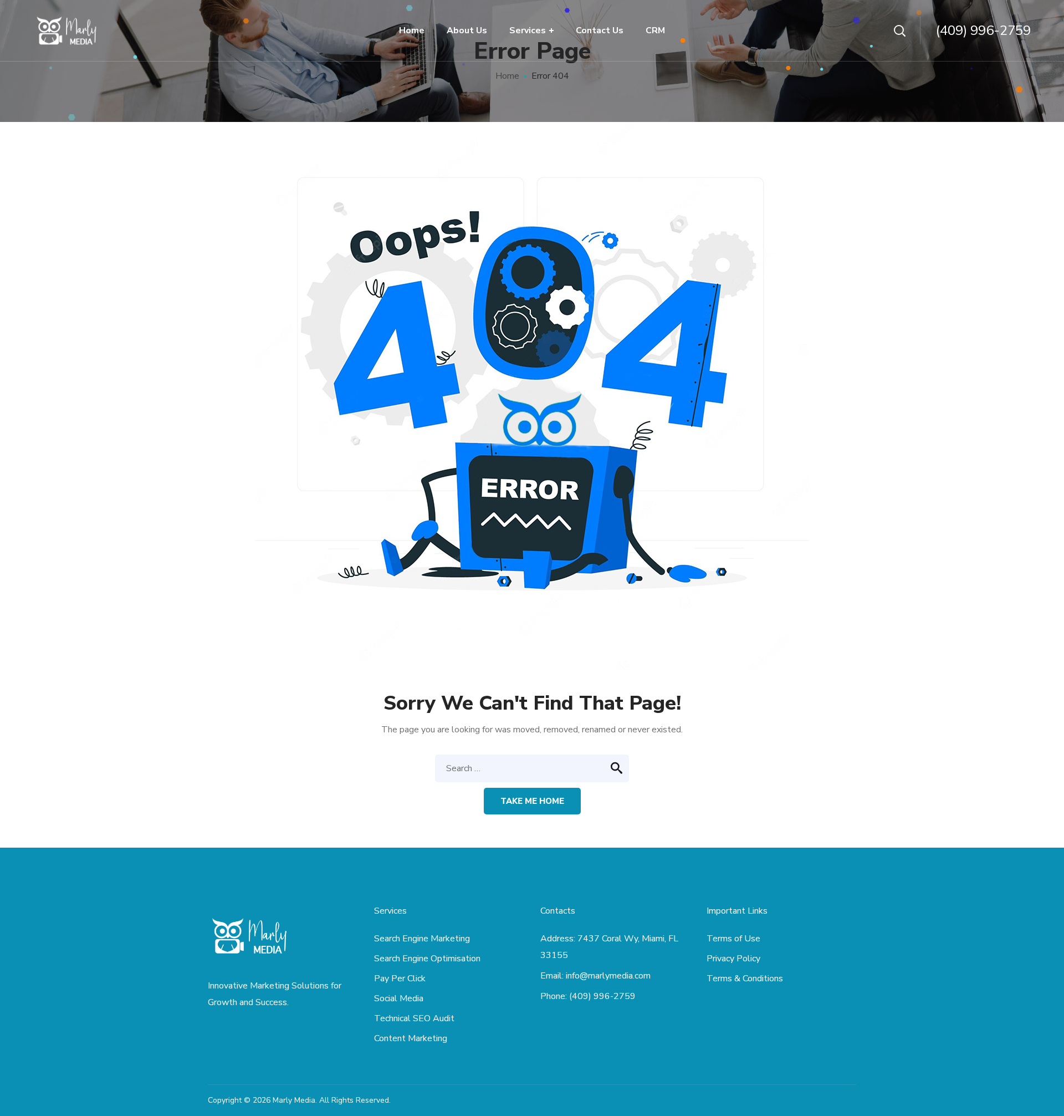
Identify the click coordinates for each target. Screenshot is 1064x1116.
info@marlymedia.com (608, 976)
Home (507, 76)
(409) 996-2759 (983, 30)
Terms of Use (733, 938)
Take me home (532, 801)
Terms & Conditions (745, 978)
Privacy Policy (733, 958)
